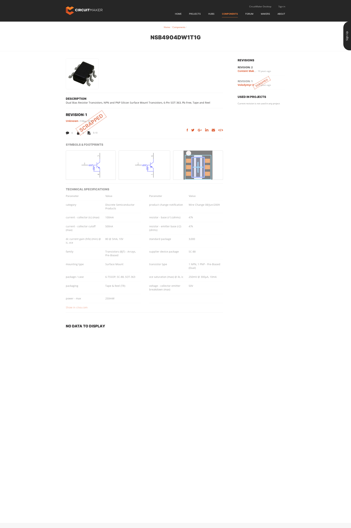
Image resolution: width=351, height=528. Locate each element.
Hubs (211, 13)
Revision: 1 (245, 81)
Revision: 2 (245, 67)
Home (178, 13)
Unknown (72, 121)
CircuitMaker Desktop (260, 6)
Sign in (281, 6)
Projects (195, 13)
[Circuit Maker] (84, 10)
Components (230, 13)
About (281, 13)
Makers (265, 13)
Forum (249, 13)
